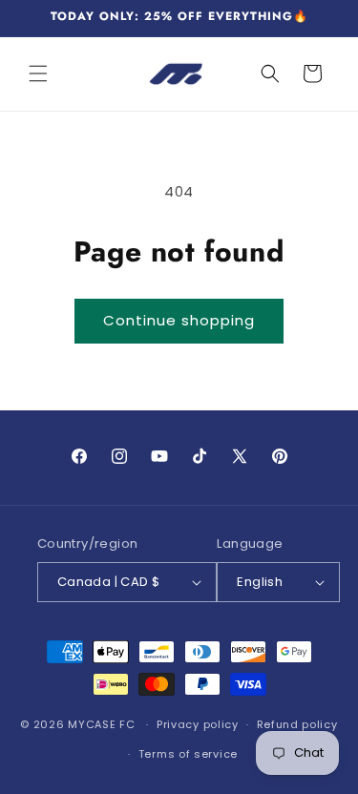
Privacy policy (198, 724)
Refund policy (297, 724)
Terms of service (188, 754)
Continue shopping (179, 320)
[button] (38, 73)
